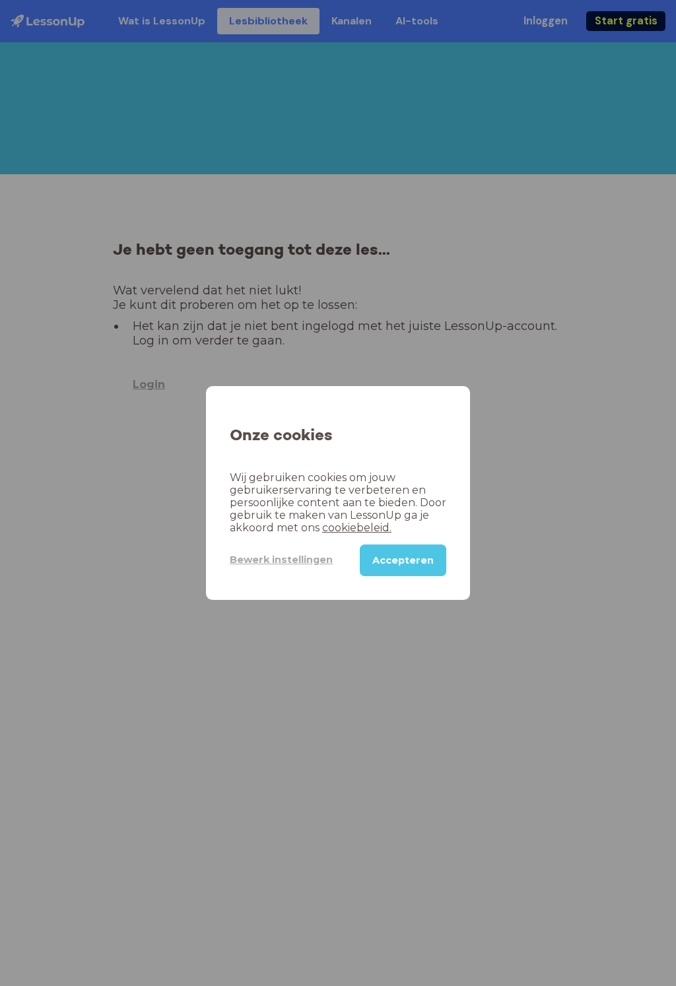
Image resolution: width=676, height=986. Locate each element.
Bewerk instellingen (281, 560)
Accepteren (403, 560)
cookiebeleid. (356, 527)
